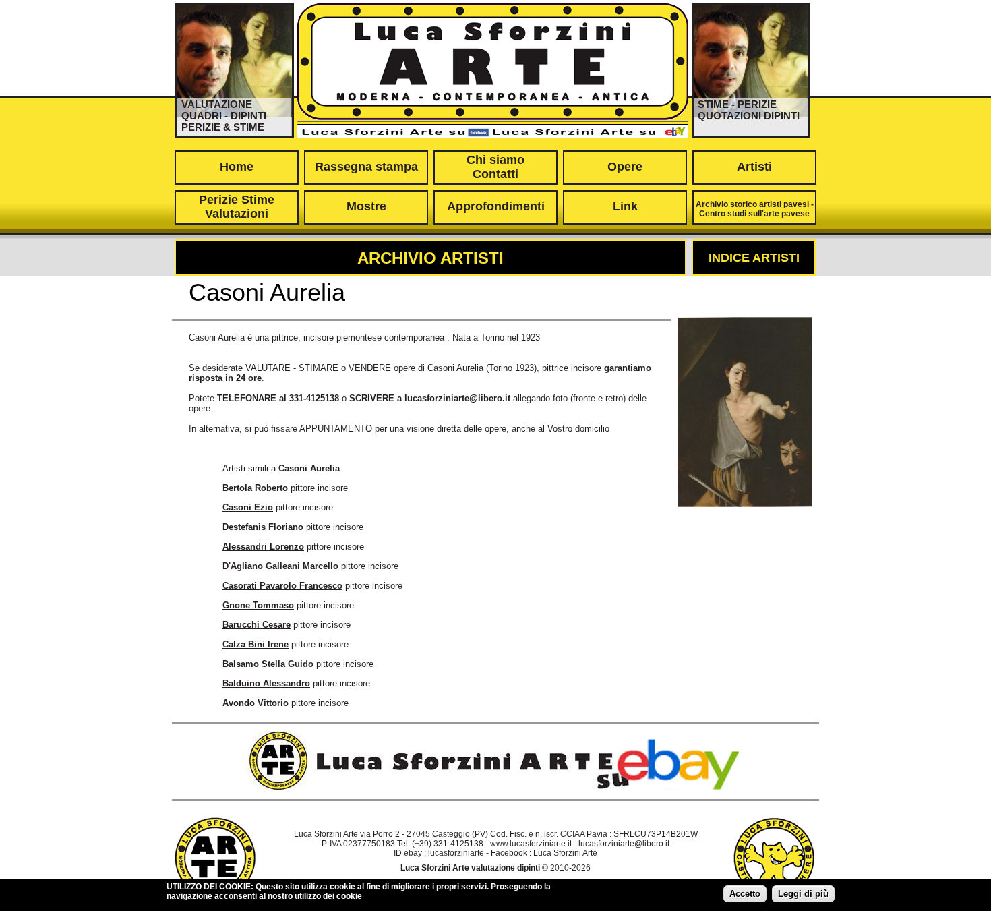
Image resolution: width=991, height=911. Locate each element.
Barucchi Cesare (256, 625)
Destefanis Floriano (262, 527)
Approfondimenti (496, 206)
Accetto (744, 894)
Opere (624, 166)
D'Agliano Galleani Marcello (280, 566)
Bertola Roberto (255, 488)
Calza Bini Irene (255, 644)
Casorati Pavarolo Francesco (282, 586)
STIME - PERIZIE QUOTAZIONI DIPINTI (749, 109)
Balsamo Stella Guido (267, 664)
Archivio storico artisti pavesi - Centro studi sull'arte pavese (755, 209)
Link (625, 206)
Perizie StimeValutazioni (236, 207)
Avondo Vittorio (255, 703)
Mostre (366, 206)
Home (236, 166)
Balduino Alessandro (266, 683)
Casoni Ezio (247, 507)
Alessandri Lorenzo (263, 546)
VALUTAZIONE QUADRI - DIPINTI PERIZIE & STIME (223, 115)
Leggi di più (803, 894)
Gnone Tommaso (258, 605)
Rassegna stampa (366, 166)
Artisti (754, 166)
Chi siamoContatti (495, 167)
